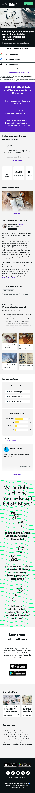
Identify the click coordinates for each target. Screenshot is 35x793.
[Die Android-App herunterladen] (24, 765)
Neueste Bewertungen (9, 440)
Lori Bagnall (22, 345)
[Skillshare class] (11, 700)
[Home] (12, 4)
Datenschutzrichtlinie (7, 77)
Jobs (10, 777)
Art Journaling (8, 290)
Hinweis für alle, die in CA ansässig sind (17, 785)
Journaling (26, 294)
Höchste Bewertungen (9, 438)
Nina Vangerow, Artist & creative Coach (15, 43)
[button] (3, 4)
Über (5, 777)
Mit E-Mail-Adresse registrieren (17, 72)
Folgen (21, 224)
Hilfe (15, 777)
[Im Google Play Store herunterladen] (17, 673)
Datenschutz (22, 777)
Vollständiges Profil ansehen (12, 278)
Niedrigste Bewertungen (23, 438)
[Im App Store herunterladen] (17, 666)
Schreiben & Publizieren (11, 294)
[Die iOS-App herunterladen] (10, 765)
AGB (29, 777)
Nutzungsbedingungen (26, 76)
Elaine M (5, 364)
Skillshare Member (24, 365)
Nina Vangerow (15, 224)
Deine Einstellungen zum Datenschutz (16, 783)
